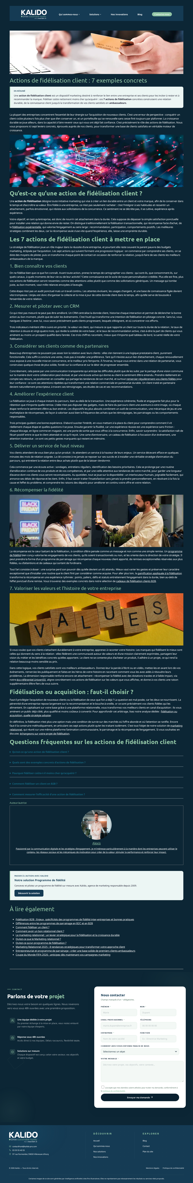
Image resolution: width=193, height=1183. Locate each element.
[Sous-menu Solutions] (100, 14)
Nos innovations (100, 1157)
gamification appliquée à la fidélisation (160, 573)
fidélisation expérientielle (26, 227)
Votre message (110, 1058)
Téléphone (146, 1019)
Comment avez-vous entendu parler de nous (125, 1046)
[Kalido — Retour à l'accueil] (43, 1138)
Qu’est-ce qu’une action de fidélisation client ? (40, 752)
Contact (146, 1146)
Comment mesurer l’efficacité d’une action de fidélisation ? (48, 794)
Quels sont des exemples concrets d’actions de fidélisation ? (48, 762)
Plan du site (148, 1151)
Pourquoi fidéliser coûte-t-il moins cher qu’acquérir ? (44, 773)
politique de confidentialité (114, 1091)
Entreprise (107, 1033)
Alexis (96, 843)
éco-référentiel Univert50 (31, 679)
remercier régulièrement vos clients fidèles (151, 379)
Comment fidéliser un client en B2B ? (34, 783)
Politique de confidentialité (173, 1168)
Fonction (145, 1033)
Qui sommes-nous (101, 1146)
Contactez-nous (161, 14)
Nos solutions (99, 1151)
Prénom (106, 1006)
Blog (145, 1140)
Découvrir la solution (29, 893)
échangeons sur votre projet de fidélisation (44, 733)
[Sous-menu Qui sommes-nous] (79, 14)
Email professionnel (113, 1019)
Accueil (96, 1140)
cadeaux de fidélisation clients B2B (136, 581)
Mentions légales (152, 1168)
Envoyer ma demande (139, 1097)
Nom (143, 1006)
